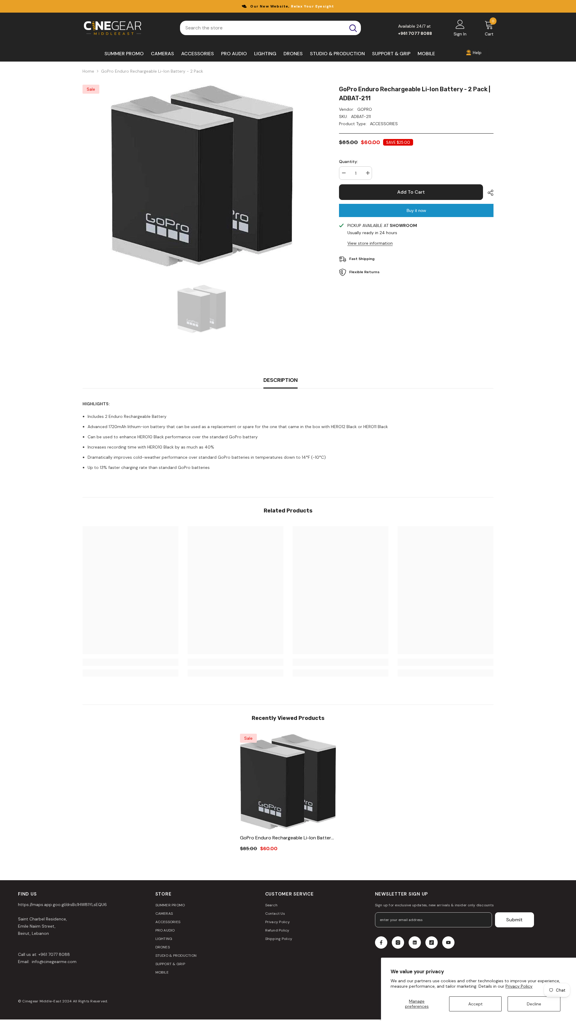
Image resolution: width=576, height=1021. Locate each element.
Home (88, 71)
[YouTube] (448, 942)
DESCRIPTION (280, 380)
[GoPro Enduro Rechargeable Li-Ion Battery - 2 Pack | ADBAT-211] (288, 782)
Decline (534, 1004)
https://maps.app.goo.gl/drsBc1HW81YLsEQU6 (62, 904)
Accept (475, 1004)
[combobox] (262, 28)
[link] (130, 662)
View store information (370, 243)
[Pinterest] (415, 942)
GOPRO (364, 109)
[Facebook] (381, 942)
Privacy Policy (519, 986)
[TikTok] (431, 942)
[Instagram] (398, 942)
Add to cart (411, 192)
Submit (514, 920)
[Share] (488, 193)
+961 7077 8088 (54, 954)
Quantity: (348, 161)
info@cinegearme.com (53, 961)
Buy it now (416, 210)
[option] (201, 176)
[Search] (270, 28)
